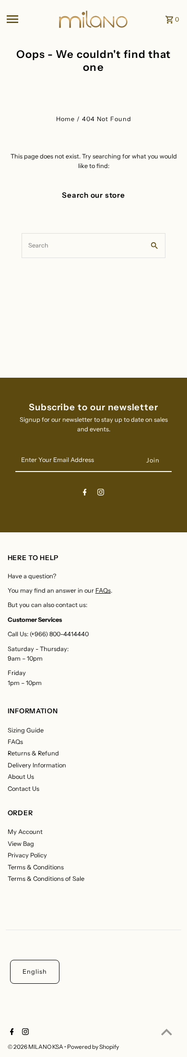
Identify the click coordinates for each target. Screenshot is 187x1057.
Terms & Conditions (36, 867)
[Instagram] (100, 494)
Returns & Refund (33, 753)
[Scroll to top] (166, 1032)
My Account (25, 831)
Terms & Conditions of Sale (46, 878)
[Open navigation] (29, 19)
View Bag (21, 843)
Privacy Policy (27, 855)
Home (65, 119)
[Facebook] (85, 494)
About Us (21, 776)
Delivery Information (37, 765)
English (35, 971)
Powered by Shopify (93, 1046)
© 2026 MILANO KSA (36, 1046)
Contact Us (23, 788)
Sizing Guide (26, 730)
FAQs (103, 590)
